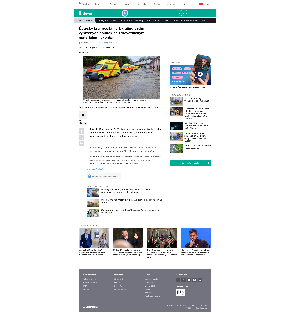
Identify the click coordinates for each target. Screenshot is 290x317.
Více (203, 20)
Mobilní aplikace (121, 289)
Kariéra (148, 289)
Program (127, 4)
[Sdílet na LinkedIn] (81, 143)
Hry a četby (176, 69)
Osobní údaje (181, 305)
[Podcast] (81, 123)
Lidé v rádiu (150, 286)
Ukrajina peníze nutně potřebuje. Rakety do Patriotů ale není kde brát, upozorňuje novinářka (195, 252)
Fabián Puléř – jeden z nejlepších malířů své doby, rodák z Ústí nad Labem (195, 137)
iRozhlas (113, 4)
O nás (175, 20)
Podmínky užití (193, 305)
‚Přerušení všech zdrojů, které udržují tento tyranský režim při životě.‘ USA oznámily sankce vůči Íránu (162, 253)
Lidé (148, 20)
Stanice (157, 4)
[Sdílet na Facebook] (81, 131)
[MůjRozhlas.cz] (83, 52)
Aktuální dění (85, 20)
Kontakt (148, 293)
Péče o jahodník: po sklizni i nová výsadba (197, 146)
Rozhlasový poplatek (153, 296)
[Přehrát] (83, 115)
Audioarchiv (184, 13)
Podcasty (118, 286)
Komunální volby (90, 282)
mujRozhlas (142, 4)
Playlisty (139, 20)
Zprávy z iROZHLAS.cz (90, 226)
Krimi (186, 69)
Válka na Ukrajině (90, 279)
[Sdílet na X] (81, 137)
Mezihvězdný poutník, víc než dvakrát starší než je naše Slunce (196, 125)
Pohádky (175, 73)
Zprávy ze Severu (110, 43)
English (204, 305)
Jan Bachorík (111, 102)
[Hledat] (208, 4)
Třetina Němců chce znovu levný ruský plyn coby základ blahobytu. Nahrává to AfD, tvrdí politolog (128, 252)
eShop (86, 289)
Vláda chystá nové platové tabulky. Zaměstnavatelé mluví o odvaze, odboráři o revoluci (92, 252)
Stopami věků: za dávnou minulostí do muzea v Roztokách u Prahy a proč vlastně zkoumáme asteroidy (196, 113)
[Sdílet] (85, 123)
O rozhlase (171, 4)
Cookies (170, 305)
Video (166, 20)
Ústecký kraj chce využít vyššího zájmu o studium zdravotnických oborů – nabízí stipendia (125, 190)
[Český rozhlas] (89, 4)
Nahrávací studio (189, 20)
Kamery (182, 15)
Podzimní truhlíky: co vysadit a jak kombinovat (196, 99)
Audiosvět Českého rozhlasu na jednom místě (187, 87)
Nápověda (149, 282)
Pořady (114, 20)
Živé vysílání (176, 77)
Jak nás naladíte (151, 279)
